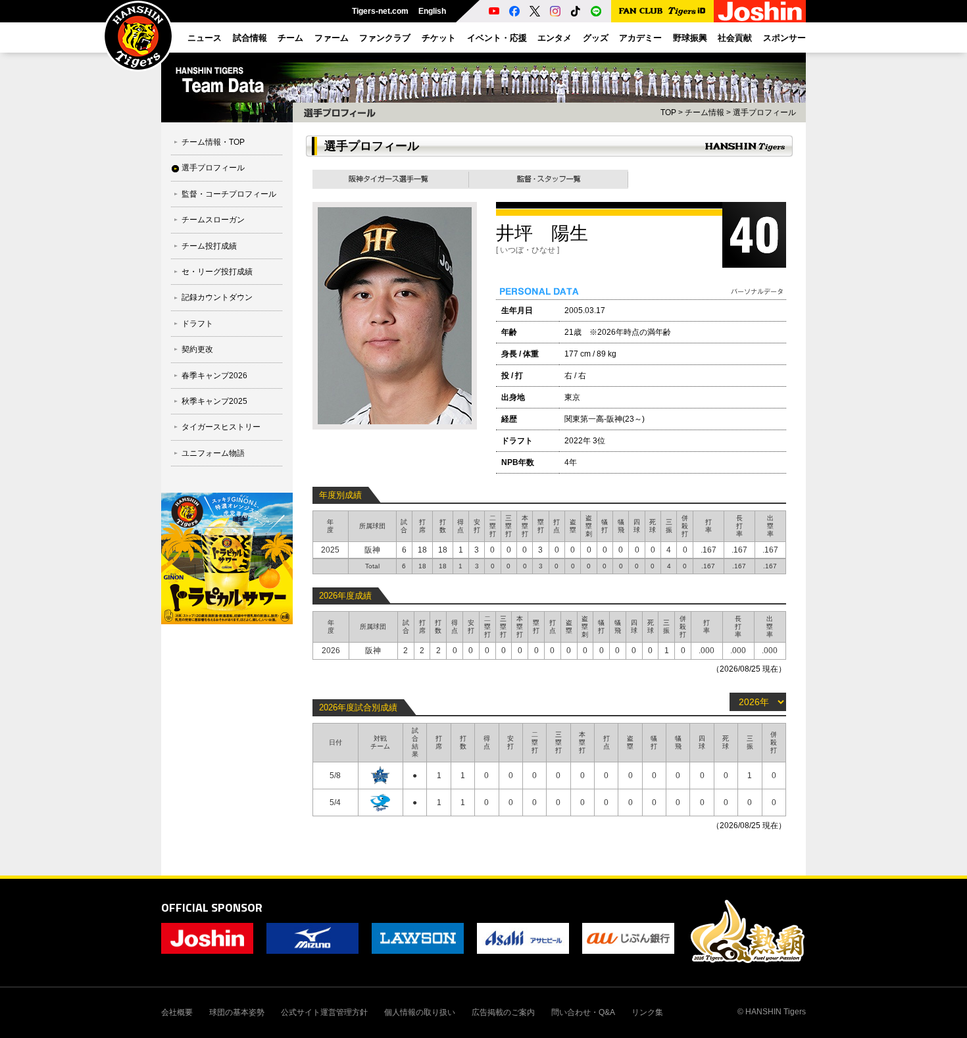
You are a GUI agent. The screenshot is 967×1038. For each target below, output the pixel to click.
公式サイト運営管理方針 (324, 1012)
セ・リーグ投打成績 (217, 271)
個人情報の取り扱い (419, 1012)
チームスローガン (213, 219)
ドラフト (197, 323)
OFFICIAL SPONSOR (211, 907)
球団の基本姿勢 (236, 1012)
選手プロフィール (213, 167)
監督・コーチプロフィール (229, 194)
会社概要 (177, 1012)
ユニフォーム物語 (213, 453)
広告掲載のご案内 (503, 1012)
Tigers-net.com (380, 11)
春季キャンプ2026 (214, 375)
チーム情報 (704, 112)
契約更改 (197, 349)
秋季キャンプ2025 (214, 401)
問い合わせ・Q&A (583, 1012)
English (432, 11)
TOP (668, 112)
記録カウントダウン (217, 297)
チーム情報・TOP (213, 142)
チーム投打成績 (209, 246)
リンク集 (647, 1012)
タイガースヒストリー (221, 427)
